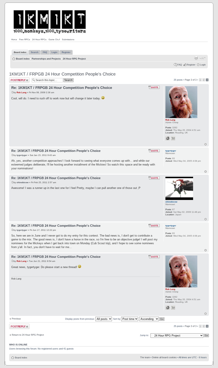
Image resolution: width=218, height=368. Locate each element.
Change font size (202, 58)
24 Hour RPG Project (74, 58)
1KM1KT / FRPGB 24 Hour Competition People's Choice (62, 74)
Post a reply (15, 78)
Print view (196, 58)
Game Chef (54, 39)
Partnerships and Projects (46, 58)
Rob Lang (21, 92)
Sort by (117, 319)
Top (205, 144)
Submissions (68, 39)
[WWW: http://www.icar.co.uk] (167, 138)
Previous (16, 318)
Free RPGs (24, 39)
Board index (23, 58)
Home (14, 39)
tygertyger (22, 155)
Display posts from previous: (80, 319)
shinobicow (23, 182)
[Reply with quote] (154, 87)
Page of (190, 79)
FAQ (179, 64)
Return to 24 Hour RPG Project (28, 335)
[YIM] (173, 138)
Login (203, 64)
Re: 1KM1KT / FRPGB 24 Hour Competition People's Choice (61, 88)
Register (191, 64)
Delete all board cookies (164, 357)
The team (145, 357)
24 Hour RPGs (39, 39)
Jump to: (144, 335)
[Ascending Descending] (152, 319)
